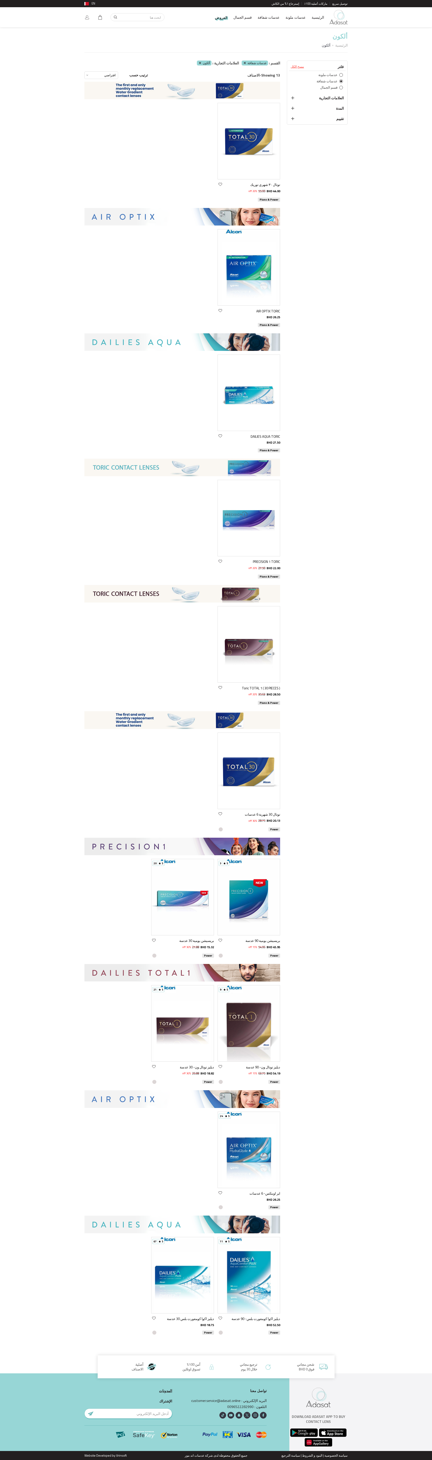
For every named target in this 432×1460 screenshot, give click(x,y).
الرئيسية (318, 17)
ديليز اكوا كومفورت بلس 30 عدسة (190, 1318)
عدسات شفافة (269, 17)
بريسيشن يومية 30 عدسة (196, 940)
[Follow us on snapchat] (239, 1415)
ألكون (206, 63)
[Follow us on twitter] (247, 1415)
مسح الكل (297, 67)
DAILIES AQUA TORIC (265, 436)
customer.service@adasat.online (216, 1400)
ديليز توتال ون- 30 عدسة (197, 1067)
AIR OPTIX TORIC (268, 311)
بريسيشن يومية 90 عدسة (262, 940)
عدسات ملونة (296, 17)
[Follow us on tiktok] (222, 1415)
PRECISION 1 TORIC (266, 561)
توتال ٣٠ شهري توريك (265, 184)
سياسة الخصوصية (336, 1455)
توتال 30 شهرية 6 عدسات (262, 814)
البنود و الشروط (312, 1455)
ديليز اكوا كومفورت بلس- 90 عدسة (256, 1318)
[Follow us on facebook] (263, 1415)
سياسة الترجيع (290, 1455)
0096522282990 (240, 1406)
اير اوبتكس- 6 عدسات (265, 1193)
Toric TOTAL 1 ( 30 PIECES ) (261, 688)
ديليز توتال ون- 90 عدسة (263, 1067)
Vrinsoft (121, 1455)
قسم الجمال (242, 17)
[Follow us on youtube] (230, 1415)
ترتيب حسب (138, 75)
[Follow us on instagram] (255, 1415)
